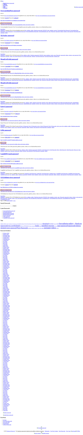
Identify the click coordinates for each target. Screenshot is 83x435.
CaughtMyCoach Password (61, 173)
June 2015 (5, 349)
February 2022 (6, 261)
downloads (51, 223)
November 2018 (6, 306)
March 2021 (5, 274)
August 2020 (5, 282)
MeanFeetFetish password (9, 59)
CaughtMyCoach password (9, 154)
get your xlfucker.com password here (39, 40)
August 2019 (5, 296)
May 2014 (5, 365)
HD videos (26, 225)
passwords (58, 31)
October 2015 (6, 345)
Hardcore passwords (38, 30)
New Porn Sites (6, 422)
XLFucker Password (40, 56)
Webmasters (47, 431)
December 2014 (6, 356)
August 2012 (5, 389)
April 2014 (5, 366)
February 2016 (6, 340)
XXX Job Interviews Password (21, 198)
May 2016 (5, 337)
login (48, 30)
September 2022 (6, 253)
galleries (28, 30)
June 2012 (5, 391)
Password (53, 31)
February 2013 (6, 382)
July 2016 (5, 334)
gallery (32, 30)
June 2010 (5, 408)
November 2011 (6, 400)
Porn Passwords (77, 31)
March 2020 (5, 288)
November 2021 (6, 264)
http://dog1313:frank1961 (13, 20)
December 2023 (6, 235)
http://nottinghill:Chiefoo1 (9, 116)
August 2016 (5, 333)
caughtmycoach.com (5, 174)
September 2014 (6, 360)
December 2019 (6, 291)
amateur (2, 223)
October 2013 (6, 373)
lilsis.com (76, 149)
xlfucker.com (56, 56)
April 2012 (5, 394)
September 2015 (6, 346)
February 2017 (6, 326)
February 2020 (6, 289)
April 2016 (5, 338)
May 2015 (5, 351)
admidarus (3, 30)
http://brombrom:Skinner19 (11, 92)
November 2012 (6, 386)
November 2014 (6, 358)
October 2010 (6, 403)
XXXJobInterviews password (10, 177)
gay (74, 223)
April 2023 (5, 244)
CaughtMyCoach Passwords (74, 173)
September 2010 (6, 404)
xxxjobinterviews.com (5, 199)
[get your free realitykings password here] (7, 415)
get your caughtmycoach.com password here (44, 158)
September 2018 (6, 309)
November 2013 (6, 372)
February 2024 (6, 233)
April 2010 (5, 410)
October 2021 (6, 265)
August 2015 (5, 347)
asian (7, 223)
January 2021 (6, 276)
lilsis (58, 149)
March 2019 (5, 302)
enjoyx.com (59, 126)
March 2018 (5, 311)
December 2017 (6, 314)
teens (38, 228)
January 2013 (6, 383)
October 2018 (6, 307)
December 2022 (6, 249)
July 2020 (5, 283)
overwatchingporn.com (43, 31)
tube (40, 228)
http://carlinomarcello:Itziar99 (12, 163)
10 (9, 200)
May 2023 (5, 243)
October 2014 (6, 359)
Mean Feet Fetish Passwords (66, 78)
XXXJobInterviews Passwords (69, 198)
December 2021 (6, 263)
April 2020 (5, 286)
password (64, 226)
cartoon (41, 223)
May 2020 (5, 285)
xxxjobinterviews (45, 198)
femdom (55, 223)
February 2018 (6, 312)
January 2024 (6, 234)
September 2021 (6, 267)
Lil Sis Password (45, 149)
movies (55, 30)
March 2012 (5, 395)
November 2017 (6, 316)
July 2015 (5, 348)
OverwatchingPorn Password (19, 31)
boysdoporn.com (15, 223)
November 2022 (6, 250)
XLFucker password (7, 35)
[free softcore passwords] (78, 7)
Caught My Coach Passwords (42, 173)
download (46, 223)
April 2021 (5, 272)
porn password (70, 31)
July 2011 (5, 402)
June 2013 (5, 377)
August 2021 (5, 268)
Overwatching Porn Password (63, 30)
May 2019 (5, 299)
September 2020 (6, 281)
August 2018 (5, 310)
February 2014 (6, 368)
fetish (57, 223)
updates (42, 228)
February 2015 (6, 354)
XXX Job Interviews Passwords (35, 198)
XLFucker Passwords (49, 56)
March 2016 (5, 339)
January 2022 (6, 262)
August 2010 (5, 405)
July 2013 (5, 376)
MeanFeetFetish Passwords (17, 80)
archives (5, 223)
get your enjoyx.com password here (38, 111)
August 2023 (5, 240)
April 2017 (5, 324)
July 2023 (5, 241)
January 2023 (6, 248)
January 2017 (6, 327)
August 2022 (5, 254)
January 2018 (6, 313)
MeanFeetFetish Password (6, 80)
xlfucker (33, 56)
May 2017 (5, 323)
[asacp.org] (37, 433)
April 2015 (5, 352)
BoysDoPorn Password (21, 223)
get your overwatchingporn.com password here (45, 15)
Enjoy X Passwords (33, 126)
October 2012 (6, 387)
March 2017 (5, 325)
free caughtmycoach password (10, 158)
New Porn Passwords (7, 421)
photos (61, 31)
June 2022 (5, 256)
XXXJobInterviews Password (56, 198)
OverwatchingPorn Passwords (32, 31)
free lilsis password (8, 135)
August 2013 (5, 375)
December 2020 (6, 277)
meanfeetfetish (75, 78)
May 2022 (5, 257)
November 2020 (6, 278)
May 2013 (5, 379)
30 (11, 200)
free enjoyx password (8, 111)
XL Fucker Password (17, 56)
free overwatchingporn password (11, 15)
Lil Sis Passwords (52, 149)
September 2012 (6, 388)
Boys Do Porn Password (28, 223)
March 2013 (5, 381)
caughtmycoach (52, 173)
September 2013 (6, 374)
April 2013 (5, 380)
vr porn (57, 228)
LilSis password (6, 130)
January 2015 (6, 355)
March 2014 (5, 367)
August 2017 (5, 319)
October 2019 (6, 293)
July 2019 (5, 297)
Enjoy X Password (24, 126)
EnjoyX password (6, 106)
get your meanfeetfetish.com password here (43, 64)
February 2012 (6, 396)
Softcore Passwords (7, 424)
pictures (65, 31)
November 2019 (6, 292)
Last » (14, 200)
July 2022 (5, 255)
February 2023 (6, 247)
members (51, 30)
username (2, 32)
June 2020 (5, 284)
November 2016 (6, 330)
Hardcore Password (11, 431)
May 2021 (5, 271)
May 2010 (5, 409)
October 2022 (6, 251)
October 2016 (6, 331)
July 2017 (5, 320)
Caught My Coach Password (30, 173)
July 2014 (5, 362)
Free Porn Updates (54, 431)
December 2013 (6, 370)
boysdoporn (10, 223)
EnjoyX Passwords (52, 126)
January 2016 (6, 341)
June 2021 (5, 270)
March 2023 (5, 246)
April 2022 (5, 258)
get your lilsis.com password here (37, 135)
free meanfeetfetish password (10, 64)
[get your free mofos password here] (6, 412)
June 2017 (5, 321)
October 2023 (6, 237)
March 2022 (5, 260)
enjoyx (38, 126)
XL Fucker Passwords (26, 56)
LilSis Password (62, 149)
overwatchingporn (9, 31)
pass (50, 31)
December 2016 (6, 328)
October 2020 (6, 279)
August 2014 (5, 361)
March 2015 (5, 353)
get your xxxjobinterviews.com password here (44, 182)
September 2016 (6, 332)
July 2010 (5, 407)
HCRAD (45, 30)
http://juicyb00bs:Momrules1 (12, 68)
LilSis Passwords (69, 149)
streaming (35, 228)
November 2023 (6, 236)
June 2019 (5, 298)
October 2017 (6, 317)
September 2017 (6, 318)
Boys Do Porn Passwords (36, 223)
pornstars (29, 228)
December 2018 (6, 305)
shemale (33, 228)
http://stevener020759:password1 (11, 45)
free (25, 30)
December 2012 (6, 384)
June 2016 (5, 335)
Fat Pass (4, 420)
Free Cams (68, 431)
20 (10, 200)
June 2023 (5, 242)
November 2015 (6, 344)
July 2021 (5, 269)
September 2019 (6, 295)
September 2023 (6, 239)
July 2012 (5, 390)
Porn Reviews (6, 423)
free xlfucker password (9, 40)
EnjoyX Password (44, 126)
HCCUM (11, 226)
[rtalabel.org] (45, 433)
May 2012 (5, 393)
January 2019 (6, 304)
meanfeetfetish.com (27, 80)
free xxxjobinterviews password (10, 182)
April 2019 (5, 300)
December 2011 (6, 398)
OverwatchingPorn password (10, 11)
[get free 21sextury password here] (41, 427)
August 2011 (5, 401)
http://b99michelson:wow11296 (12, 187)
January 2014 (6, 369)
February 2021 (6, 275)
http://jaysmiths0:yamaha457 (11, 139)
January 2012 (6, 397)
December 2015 (6, 342)
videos (6, 32)
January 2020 (6, 290)
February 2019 (6, 303)
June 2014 (5, 363)
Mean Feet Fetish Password (54, 78)
